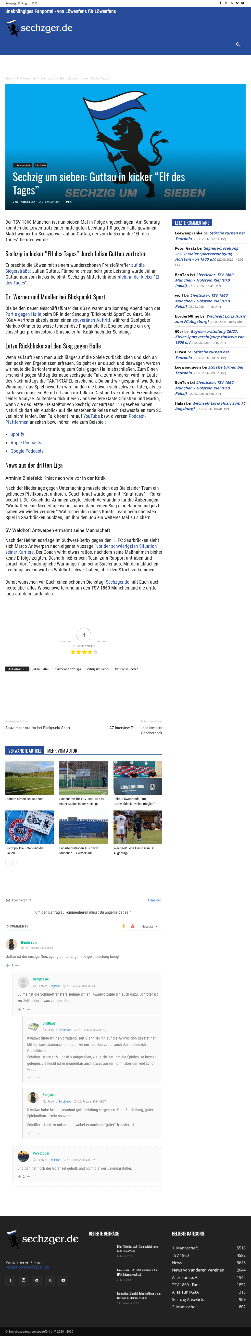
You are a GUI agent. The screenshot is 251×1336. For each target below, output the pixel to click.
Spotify (17, 434)
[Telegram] (85, 699)
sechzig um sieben (98, 669)
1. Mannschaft (26, 78)
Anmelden (154, 900)
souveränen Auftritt (90, 320)
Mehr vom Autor (62, 750)
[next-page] (16, 863)
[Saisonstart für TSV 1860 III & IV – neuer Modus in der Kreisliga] (83, 778)
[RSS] (50, 1280)
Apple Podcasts (26, 443)
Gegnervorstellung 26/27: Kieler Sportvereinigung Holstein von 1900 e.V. (206, 254)
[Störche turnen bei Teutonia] (29, 778)
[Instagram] (226, 3)
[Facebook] (220, 3)
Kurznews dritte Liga (68, 669)
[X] (232, 3)
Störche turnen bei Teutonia (24, 799)
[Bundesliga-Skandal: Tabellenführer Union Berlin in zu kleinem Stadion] (101, 1300)
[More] (97, 699)
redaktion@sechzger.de (27, 1267)
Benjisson (29, 942)
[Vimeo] (237, 3)
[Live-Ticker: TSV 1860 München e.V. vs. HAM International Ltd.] (101, 1276)
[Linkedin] (74, 699)
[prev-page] (8, 863)
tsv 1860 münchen (126, 669)
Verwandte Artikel (24, 750)
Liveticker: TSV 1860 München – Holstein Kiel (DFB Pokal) (204, 280)
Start (8, 78)
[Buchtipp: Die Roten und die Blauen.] (29, 827)
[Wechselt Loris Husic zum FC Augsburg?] (137, 827)
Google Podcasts (27, 451)
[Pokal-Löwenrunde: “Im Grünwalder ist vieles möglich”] (137, 778)
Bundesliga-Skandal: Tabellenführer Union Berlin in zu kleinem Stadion (139, 1295)
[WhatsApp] (63, 699)
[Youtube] (243, 3)
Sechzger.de (117, 582)
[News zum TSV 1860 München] (39, 29)
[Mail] (37, 1280)
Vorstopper (41, 1153)
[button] (238, 45)
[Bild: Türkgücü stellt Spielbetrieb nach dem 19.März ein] (101, 1252)
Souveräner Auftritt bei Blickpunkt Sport (37, 728)
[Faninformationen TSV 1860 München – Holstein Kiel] (83, 827)
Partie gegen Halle (23, 314)
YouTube (91, 416)
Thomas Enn (27, 202)
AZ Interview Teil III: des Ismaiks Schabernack (135, 730)
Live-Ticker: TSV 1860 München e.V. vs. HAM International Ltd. (138, 1272)
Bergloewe (41, 979)
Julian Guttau (41, 669)
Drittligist (50, 1023)
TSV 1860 (40, 165)
